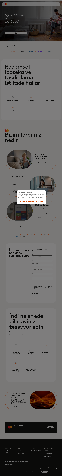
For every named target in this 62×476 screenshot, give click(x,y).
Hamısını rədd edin (31, 201)
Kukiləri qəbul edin (23, 201)
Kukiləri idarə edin (39, 201)
